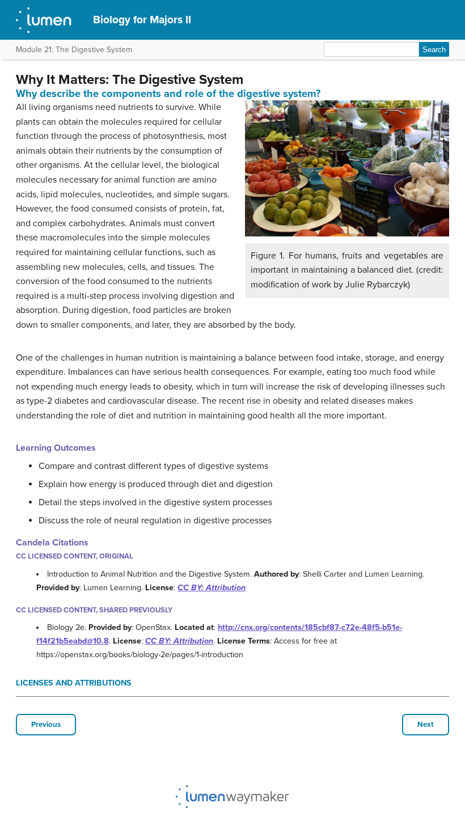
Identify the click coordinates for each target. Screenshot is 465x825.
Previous (46, 724)
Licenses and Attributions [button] (74, 683)
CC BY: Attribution (211, 588)
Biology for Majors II (142, 19)
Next (425, 724)
